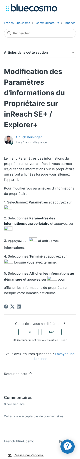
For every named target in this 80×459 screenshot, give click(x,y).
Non (51, 332)
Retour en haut (16, 374)
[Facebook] (6, 307)
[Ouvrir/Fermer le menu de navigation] (68, 8)
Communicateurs (47, 23)
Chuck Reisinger (29, 137)
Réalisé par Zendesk (29, 455)
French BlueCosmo (17, 23)
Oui (28, 332)
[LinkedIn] (19, 307)
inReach (70, 23)
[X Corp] (12, 307)
